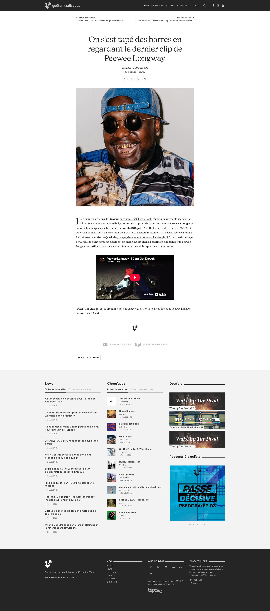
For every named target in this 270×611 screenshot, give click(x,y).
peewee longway (136, 72)
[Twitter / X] (131, 78)
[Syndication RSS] (151, 574)
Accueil (110, 566)
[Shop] (223, 6)
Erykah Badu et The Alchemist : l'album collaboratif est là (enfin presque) (67, 470)
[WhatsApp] (138, 78)
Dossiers (170, 5)
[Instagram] (218, 6)
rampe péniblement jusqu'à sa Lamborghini (143, 237)
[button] (190, 524)
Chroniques (157, 5)
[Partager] (145, 78)
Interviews (182, 5)
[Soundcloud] (173, 567)
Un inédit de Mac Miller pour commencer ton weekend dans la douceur (71, 414)
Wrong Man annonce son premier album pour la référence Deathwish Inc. (71, 526)
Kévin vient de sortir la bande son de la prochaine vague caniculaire (68, 456)
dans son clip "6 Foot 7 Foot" (136, 219)
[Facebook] (213, 6)
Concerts (195, 5)
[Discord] (166, 567)
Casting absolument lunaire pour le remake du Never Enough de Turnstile (72, 428)
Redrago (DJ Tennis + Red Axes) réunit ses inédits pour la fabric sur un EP (70, 498)
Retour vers (90, 357)
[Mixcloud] (181, 567)
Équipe (196, 583)
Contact (197, 580)
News (146, 5)
